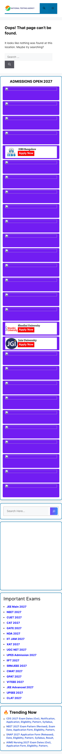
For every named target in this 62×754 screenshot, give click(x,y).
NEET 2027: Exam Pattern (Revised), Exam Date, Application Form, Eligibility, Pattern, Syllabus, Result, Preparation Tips (30, 728)
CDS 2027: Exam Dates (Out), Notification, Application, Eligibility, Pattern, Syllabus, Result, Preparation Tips (30, 720)
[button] (44, 8)
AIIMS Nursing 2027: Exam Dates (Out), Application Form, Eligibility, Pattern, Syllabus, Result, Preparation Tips (28, 744)
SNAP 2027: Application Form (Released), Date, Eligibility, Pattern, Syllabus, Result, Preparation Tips (30, 736)
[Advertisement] (31, 556)
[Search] (9, 64)
